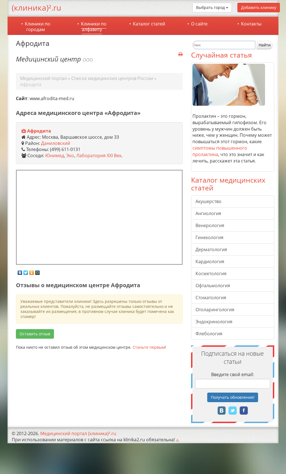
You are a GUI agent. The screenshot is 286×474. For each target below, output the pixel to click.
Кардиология (210, 261)
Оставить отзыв (35, 333)
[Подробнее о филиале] (24, 131)
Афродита (39, 131)
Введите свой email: (232, 374)
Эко (70, 155)
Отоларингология (215, 309)
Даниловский (55, 143)
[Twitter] (26, 271)
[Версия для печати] (180, 54)
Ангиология (208, 213)
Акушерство (208, 201)
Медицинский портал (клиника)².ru (78, 433)
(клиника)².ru (36, 7)
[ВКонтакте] (20, 271)
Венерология (210, 225)
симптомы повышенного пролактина (219, 151)
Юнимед (54, 155)
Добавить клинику (258, 7)
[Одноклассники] (32, 271)
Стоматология (211, 297)
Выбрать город (211, 7)
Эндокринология (214, 322)
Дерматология (211, 249)
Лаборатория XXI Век (98, 155)
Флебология (209, 334)
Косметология (211, 273)
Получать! (232, 397)
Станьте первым (149, 347)
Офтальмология (213, 285)
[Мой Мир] (37, 271)
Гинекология (209, 237)
